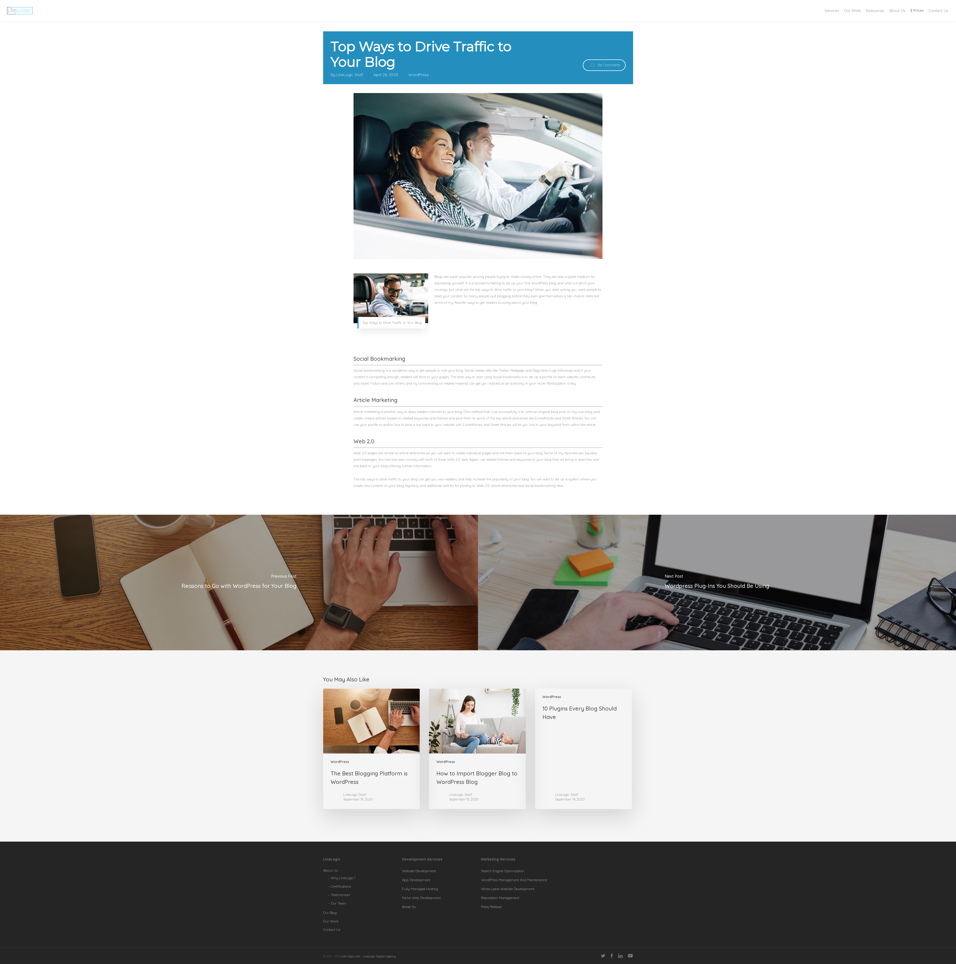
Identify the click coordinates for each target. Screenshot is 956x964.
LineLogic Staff (349, 74)
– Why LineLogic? (342, 878)
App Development (416, 880)
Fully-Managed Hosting (420, 889)
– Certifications (339, 886)
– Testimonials (339, 895)
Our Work (330, 921)
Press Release (491, 907)
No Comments (608, 65)
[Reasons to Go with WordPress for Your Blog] (239, 583)
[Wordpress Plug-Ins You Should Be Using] (717, 583)
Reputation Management (500, 898)
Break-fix (409, 907)
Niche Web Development (421, 898)
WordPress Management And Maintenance (514, 880)
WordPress (418, 74)
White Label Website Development (507, 889)
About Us (330, 870)
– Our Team (337, 903)
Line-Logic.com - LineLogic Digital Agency (368, 956)
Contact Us (331, 929)
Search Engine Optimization (502, 871)
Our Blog (330, 913)
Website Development (419, 871)
